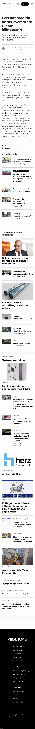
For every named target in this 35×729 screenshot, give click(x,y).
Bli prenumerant (17, 650)
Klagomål (17, 678)
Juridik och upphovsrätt (17, 674)
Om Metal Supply (17, 702)
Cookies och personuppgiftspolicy (17, 671)
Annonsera (17, 657)
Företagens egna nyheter (13, 360)
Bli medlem (17, 654)
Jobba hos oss (17, 698)
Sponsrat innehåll (17, 681)
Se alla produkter (17, 661)
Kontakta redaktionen (17, 691)
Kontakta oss (17, 695)
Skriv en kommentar (25, 146)
